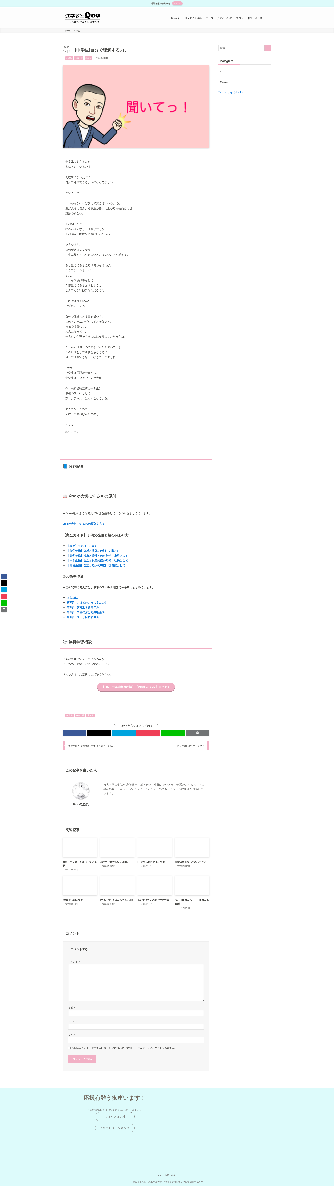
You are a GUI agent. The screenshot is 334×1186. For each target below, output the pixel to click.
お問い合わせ (171, 1175)
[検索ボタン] (267, 18)
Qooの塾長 (81, 804)
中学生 (69, 58)
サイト (71, 1034)
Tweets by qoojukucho (230, 92)
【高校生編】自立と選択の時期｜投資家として (96, 565)
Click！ (177, 3)
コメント (74, 961)
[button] (74, 733)
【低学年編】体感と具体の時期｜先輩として (94, 551)
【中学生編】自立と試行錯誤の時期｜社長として (97, 560)
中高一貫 (79, 58)
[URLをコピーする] (197, 733)
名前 (71, 1007)
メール (73, 1021)
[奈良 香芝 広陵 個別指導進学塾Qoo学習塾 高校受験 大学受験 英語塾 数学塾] (82, 18)
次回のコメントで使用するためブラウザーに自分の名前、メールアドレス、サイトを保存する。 (124, 1047)
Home (158, 1175)
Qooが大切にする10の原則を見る (84, 524)
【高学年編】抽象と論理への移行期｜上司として (97, 555)
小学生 (88, 58)
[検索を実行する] (267, 48)
